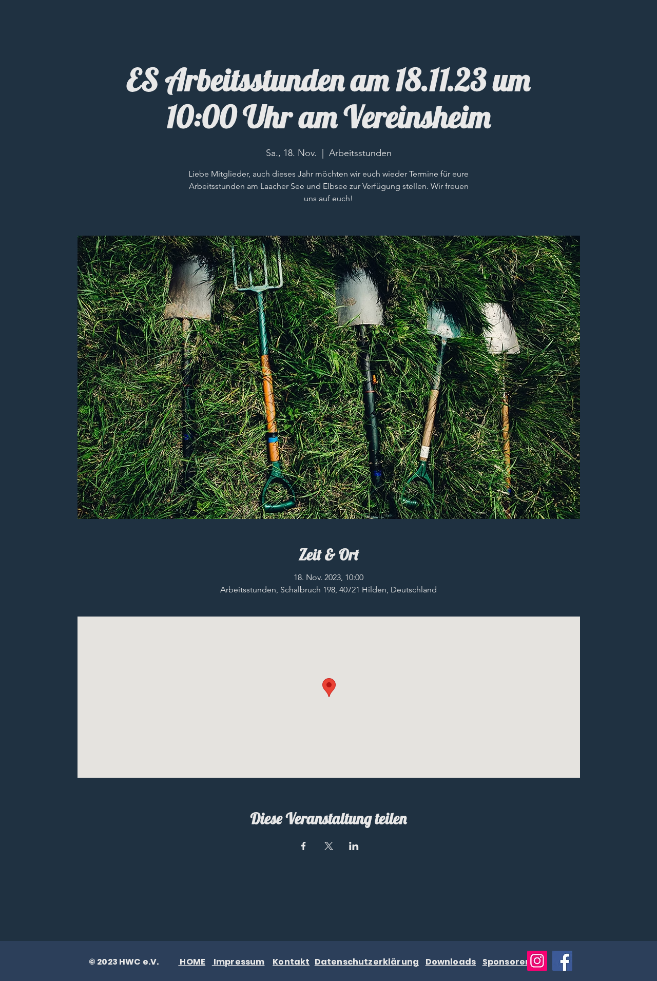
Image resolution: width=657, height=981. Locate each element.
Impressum (238, 962)
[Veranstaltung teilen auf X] (329, 846)
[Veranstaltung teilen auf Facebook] (303, 846)
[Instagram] (537, 961)
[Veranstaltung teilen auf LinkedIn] (354, 846)
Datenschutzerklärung (367, 962)
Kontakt (291, 962)
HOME (191, 962)
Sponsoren (506, 962)
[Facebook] (562, 961)
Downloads (451, 962)
